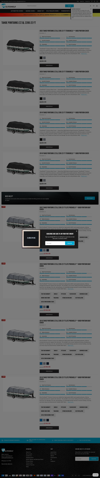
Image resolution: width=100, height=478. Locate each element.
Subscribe (69, 243)
